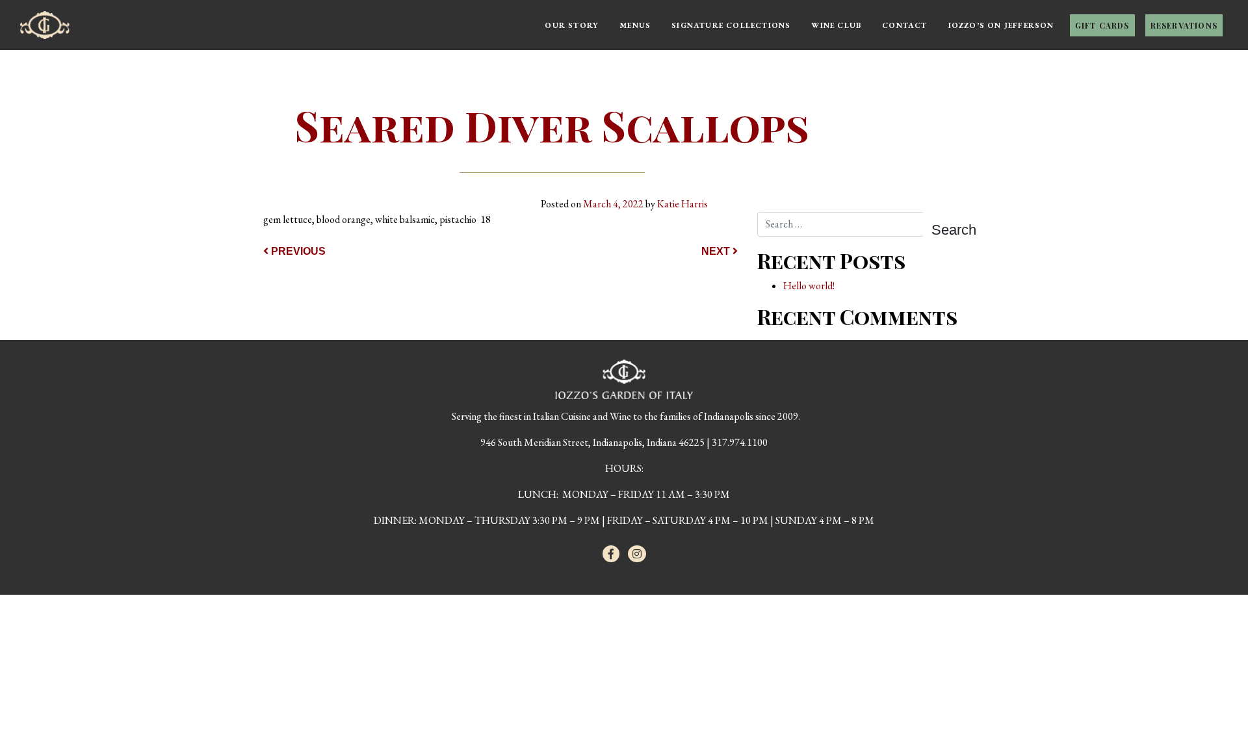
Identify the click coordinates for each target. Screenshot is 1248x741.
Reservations (1183, 25)
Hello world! (809, 285)
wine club (836, 25)
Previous (297, 251)
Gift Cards (1102, 25)
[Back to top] (1211, 704)
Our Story (572, 25)
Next (717, 251)
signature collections (730, 25)
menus (635, 25)
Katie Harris (682, 204)
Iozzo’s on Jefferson (1001, 25)
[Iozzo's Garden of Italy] (45, 19)
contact (904, 25)
